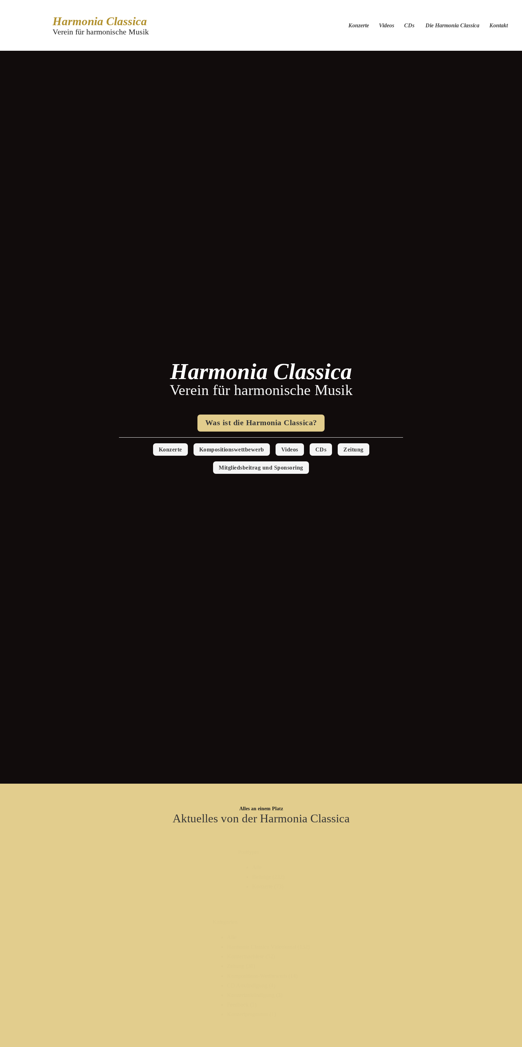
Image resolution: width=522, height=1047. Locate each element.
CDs (409, 25)
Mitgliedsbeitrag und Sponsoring (261, 468)
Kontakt (498, 25)
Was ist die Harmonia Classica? (261, 422)
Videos (386, 25)
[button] (268, 867)
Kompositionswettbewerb (231, 449)
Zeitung (353, 449)
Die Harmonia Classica (452, 25)
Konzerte (358, 25)
